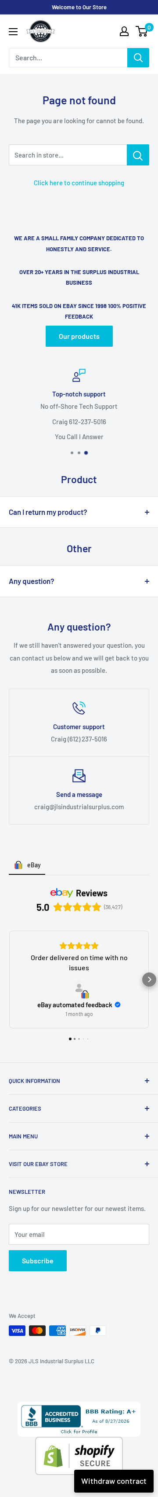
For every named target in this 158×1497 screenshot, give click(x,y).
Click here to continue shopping (79, 183)
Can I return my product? (48, 511)
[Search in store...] (138, 154)
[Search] (138, 57)
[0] (141, 31)
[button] (9, 979)
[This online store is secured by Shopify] (79, 1443)
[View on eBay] (79, 988)
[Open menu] (13, 31)
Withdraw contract (114, 1481)
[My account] (124, 31)
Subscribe (38, 1260)
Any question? (31, 580)
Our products (79, 336)
